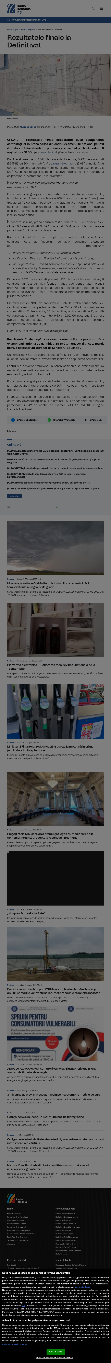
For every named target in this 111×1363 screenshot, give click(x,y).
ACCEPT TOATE (55, 1352)
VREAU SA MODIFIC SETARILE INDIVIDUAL (54, 1358)
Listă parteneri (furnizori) (14, 1344)
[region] (55, 1316)
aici (23, 1306)
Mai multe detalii (82, 1287)
